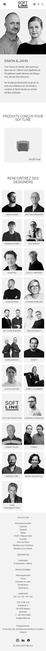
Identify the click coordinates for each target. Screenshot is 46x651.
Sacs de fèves (23, 542)
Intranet (23, 632)
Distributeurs (23, 585)
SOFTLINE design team (12, 418)
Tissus (23, 578)
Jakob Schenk (12, 215)
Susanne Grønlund (34, 302)
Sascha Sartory (12, 389)
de (23, 597)
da (31, 597)
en (15, 597)
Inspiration (23, 555)
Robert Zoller (12, 447)
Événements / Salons (23, 563)
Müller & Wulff (34, 331)
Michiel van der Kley (34, 476)
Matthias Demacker (34, 215)
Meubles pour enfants (23, 548)
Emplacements (23, 626)
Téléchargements (23, 575)
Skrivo (34, 360)
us (19, 597)
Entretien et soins (23, 582)
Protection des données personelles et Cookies (23, 629)
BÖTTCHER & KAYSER (12, 331)
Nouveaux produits (23, 523)
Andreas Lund (12, 476)
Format (34, 447)
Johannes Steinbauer (34, 418)
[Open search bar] (42, 4)
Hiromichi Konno (12, 244)
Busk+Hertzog (12, 360)
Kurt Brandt (34, 244)
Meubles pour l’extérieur (23, 545)
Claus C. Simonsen (34, 273)
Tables (23, 533)
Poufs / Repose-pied (23, 536)
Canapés (23, 529)
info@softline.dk (23, 618)
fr (27, 597)
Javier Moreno (12, 302)
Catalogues (23, 560)
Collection (23, 517)
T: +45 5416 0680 (23, 615)
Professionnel (23, 570)
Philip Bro (12, 273)
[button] (9, 4)
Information (23, 588)
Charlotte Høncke (34, 389)
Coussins (23, 539)
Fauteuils (23, 526)
